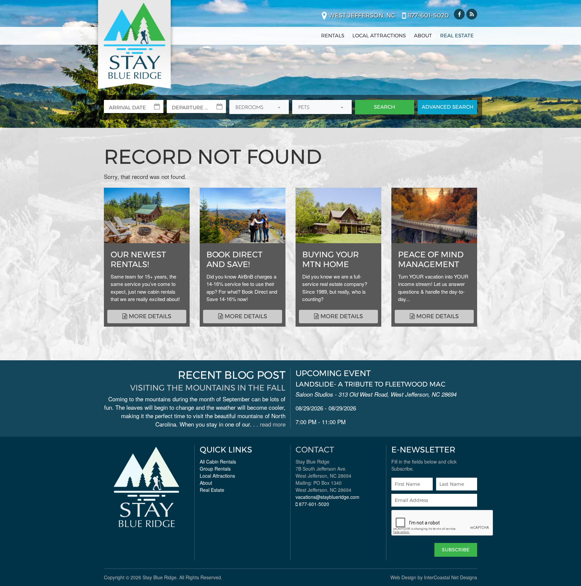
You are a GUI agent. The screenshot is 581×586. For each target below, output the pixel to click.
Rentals (332, 35)
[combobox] (259, 107)
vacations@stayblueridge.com (327, 496)
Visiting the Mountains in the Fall (207, 388)
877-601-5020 (427, 15)
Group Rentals (215, 468)
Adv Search (447, 107)
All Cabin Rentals (218, 461)
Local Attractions (379, 35)
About (423, 35)
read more (272, 424)
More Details (149, 316)
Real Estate (457, 35)
